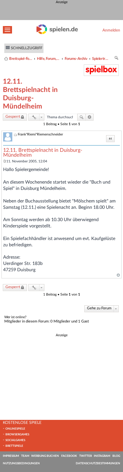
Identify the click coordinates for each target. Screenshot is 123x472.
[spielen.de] (57, 33)
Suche (81, 117)
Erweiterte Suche (90, 117)
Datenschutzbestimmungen (98, 463)
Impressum (11, 456)
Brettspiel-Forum (20, 59)
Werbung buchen (45, 456)
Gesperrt (12, 117)
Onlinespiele (15, 428)
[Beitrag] (4, 161)
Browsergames (17, 434)
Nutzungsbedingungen (21, 463)
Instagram (102, 456)
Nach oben (118, 275)
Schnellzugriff (26, 48)
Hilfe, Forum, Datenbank (48, 59)
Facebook (69, 456)
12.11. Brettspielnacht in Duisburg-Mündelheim (42, 153)
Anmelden (111, 30)
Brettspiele (14, 446)
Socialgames (15, 440)
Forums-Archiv (76, 59)
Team (25, 456)
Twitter (85, 456)
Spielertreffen (100, 59)
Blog (116, 456)
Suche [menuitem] (117, 59)
